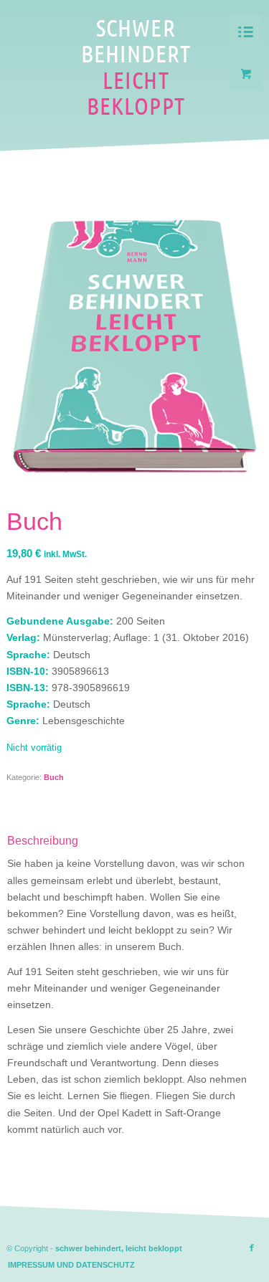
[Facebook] (252, 1247)
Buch (54, 777)
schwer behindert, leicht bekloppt (118, 1248)
